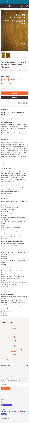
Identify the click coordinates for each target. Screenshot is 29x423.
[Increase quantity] (14, 88)
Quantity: (3, 88)
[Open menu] (2, 6)
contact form (13, 350)
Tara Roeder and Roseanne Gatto (9, 70)
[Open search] (21, 6)
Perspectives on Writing (6, 118)
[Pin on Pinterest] (22, 103)
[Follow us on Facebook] (2, 402)
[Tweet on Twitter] (24, 103)
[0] (26, 6)
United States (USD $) (6, 395)
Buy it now (14, 97)
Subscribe (5, 388)
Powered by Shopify (5, 420)
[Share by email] (27, 103)
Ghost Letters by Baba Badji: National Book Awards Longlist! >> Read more (14, 2)
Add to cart (14, 93)
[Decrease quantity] (7, 88)
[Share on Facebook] (19, 103)
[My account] (23, 6)
